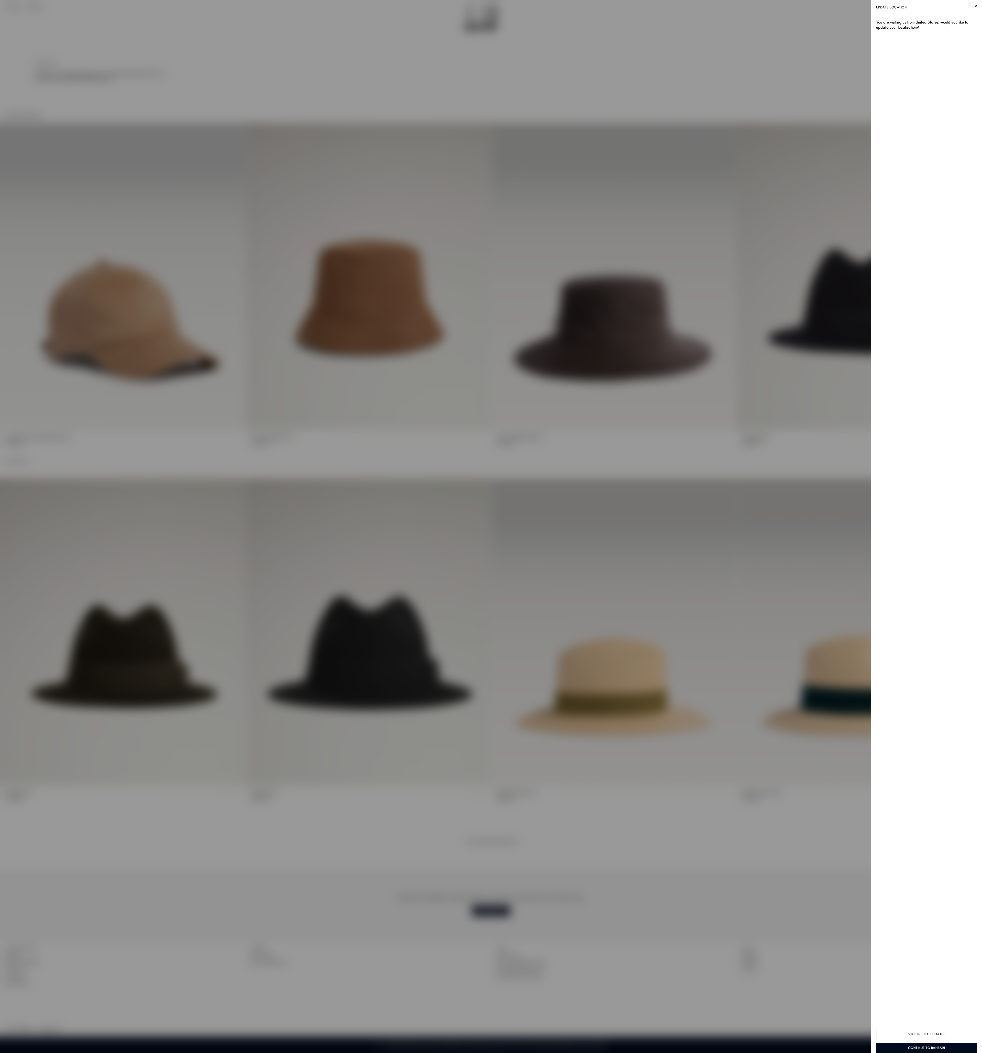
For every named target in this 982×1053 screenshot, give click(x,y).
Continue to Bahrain (926, 1047)
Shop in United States (926, 1034)
